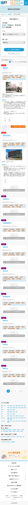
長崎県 (14, 421)
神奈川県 (25, 407)
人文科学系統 (3, 429)
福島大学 (5, 368)
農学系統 (10, 431)
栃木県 (11, 407)
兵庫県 (16, 415)
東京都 (22, 407)
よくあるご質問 (14, 488)
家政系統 (14, 431)
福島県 (25, 405)
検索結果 (9, 14)
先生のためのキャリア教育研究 (14, 485)
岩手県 (14, 405)
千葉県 (19, 407)
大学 (1, 441)
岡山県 (14, 417)
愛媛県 (8, 419)
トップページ (3, 14)
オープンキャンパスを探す (14, 466)
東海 (1, 411)
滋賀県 (8, 415)
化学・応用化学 (13, 436)
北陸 (1, 413)
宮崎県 (22, 421)
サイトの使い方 (14, 492)
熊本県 (16, 421)
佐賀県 (11, 421)
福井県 (14, 413)
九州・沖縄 (3, 421)
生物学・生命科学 (19, 436)
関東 (1, 407)
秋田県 (19, 405)
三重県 (16, 411)
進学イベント (14, 469)
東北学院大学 (6, 296)
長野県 (14, 409)
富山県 (8, 413)
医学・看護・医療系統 (4, 431)
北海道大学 (6, 199)
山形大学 (5, 344)
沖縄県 (8, 422)
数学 (1, 436)
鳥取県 (8, 417)
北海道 (8, 405)
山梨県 (11, 409)
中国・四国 (3, 417)
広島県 (16, 417)
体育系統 (17, 431)
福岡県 (8, 421)
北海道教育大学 (7, 223)
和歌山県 (22, 415)
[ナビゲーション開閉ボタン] (26, 2)
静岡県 (8, 411)
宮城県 (16, 405)
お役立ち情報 (14, 482)
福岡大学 (5, 68)
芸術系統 (21, 431)
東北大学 (5, 271)
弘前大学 (5, 247)
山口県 (19, 417)
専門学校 (8, 441)
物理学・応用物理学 (6, 436)
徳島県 (22, 417)
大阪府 (14, 415)
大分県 (19, 421)
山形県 (22, 405)
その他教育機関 (12, 441)
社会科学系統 (14, 429)
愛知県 (11, 411)
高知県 (11, 419)
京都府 (11, 415)
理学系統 (18, 429)
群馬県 (14, 407)
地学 (23, 436)
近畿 (1, 415)
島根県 (11, 417)
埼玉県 (16, 407)
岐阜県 (14, 411)
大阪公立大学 (6, 135)
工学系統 (22, 429)
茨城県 (8, 407)
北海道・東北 (3, 405)
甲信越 (2, 409)
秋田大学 (5, 320)
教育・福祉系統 (8, 429)
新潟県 (8, 409)
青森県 (11, 405)
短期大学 (4, 441)
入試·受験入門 (14, 472)
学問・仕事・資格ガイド (14, 476)
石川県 (11, 413)
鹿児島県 (25, 421)
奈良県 (19, 415)
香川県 (25, 417)
